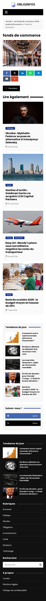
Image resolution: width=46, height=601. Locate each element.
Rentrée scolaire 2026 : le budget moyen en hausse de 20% (22, 303)
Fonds (9, 185)
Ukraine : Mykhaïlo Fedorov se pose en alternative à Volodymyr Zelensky (21, 137)
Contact (6, 578)
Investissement (9, 533)
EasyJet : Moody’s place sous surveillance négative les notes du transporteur (21, 247)
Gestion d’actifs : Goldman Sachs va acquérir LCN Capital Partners (19, 194)
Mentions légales (10, 584)
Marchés (6, 521)
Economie (7, 509)
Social (9, 295)
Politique (10, 128)
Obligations (8, 527)
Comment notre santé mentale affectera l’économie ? (30, 337)
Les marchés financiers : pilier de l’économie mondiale (30, 364)
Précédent (12, 88)
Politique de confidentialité (15, 590)
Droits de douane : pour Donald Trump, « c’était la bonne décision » (31, 377)
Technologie (8, 551)
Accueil (8, 21)
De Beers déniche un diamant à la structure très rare (30, 350)
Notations (19, 238)
